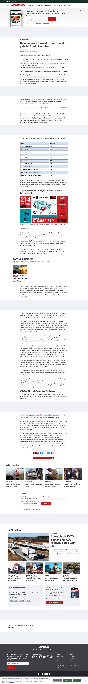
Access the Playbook (54, 602)
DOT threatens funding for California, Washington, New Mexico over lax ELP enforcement (72, 484)
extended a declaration (38, 415)
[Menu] (8, 5)
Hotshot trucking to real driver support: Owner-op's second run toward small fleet (23, 593)
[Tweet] (48, 453)
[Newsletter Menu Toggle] (80, 5)
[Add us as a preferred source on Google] (37, 453)
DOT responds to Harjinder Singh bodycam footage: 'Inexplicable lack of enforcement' (13, 484)
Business (47, 575)
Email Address (45, 496)
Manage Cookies (57, 680)
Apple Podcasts (13, 600)
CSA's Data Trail (30, 575)
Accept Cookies (77, 680)
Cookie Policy (11, 682)
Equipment (66, 575)
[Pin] (52, 453)
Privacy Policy (38, 23)
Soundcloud (13, 603)
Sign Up (11, 667)
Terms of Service (46, 23)
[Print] (34, 453)
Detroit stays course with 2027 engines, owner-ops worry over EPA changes (70, 578)
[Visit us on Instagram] (48, 656)
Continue (46, 503)
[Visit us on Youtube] (44, 656)
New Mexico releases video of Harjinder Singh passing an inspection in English (53, 484)
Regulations (24, 39)
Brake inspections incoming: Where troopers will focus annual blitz (34, 578)
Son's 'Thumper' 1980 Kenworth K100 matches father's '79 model (14, 578)
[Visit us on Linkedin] (40, 656)
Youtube (22, 600)
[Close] (85, 680)
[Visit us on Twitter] (37, 656)
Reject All (67, 680)
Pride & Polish (11, 575)
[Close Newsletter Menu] (80, 11)
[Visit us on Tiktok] (51, 656)
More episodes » (13, 597)
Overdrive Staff (23, 49)
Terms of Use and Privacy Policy (47, 21)
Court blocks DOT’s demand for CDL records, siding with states (63, 541)
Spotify (28, 600)
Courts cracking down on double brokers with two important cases (52, 578)
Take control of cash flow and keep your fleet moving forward (20, 280)
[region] (44, 680)
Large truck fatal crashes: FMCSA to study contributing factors (33, 484)
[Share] (41, 453)
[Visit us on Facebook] (33, 656)
